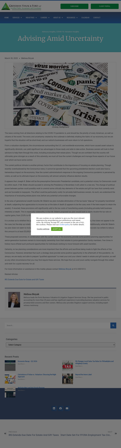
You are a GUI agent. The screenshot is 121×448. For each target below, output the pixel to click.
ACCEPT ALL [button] (57, 229)
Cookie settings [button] (43, 229)
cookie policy (64, 225)
